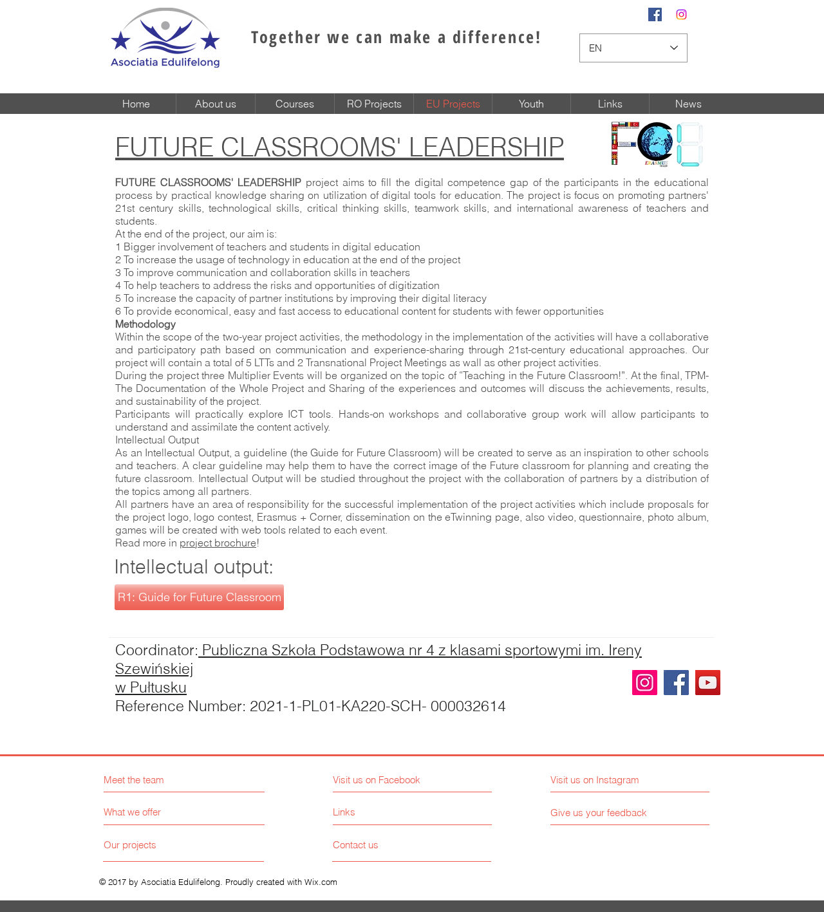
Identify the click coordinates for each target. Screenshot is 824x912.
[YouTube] (707, 682)
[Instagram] (644, 682)
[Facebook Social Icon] (655, 14)
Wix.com (320, 882)
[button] (199, 597)
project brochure (218, 542)
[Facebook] (676, 682)
